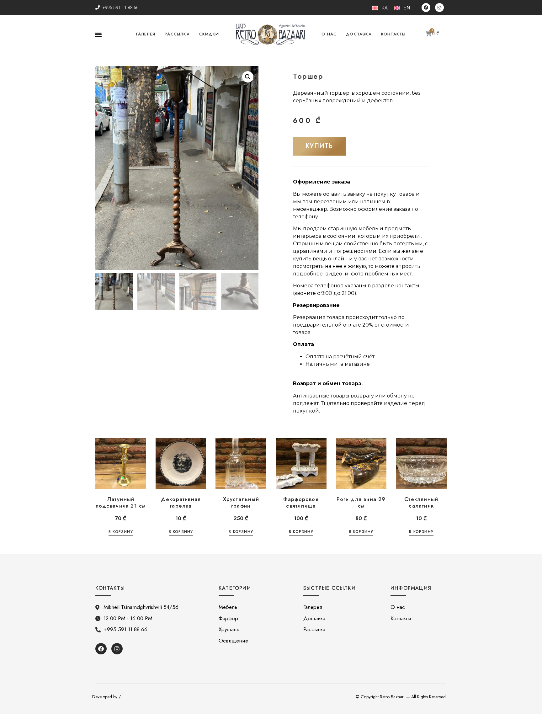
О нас (329, 34)
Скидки (209, 34)
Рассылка (177, 34)
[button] (98, 34)
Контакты (393, 34)
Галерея (145, 34)
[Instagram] (439, 7)
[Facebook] (426, 7)
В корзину (121, 532)
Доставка (359, 34)
